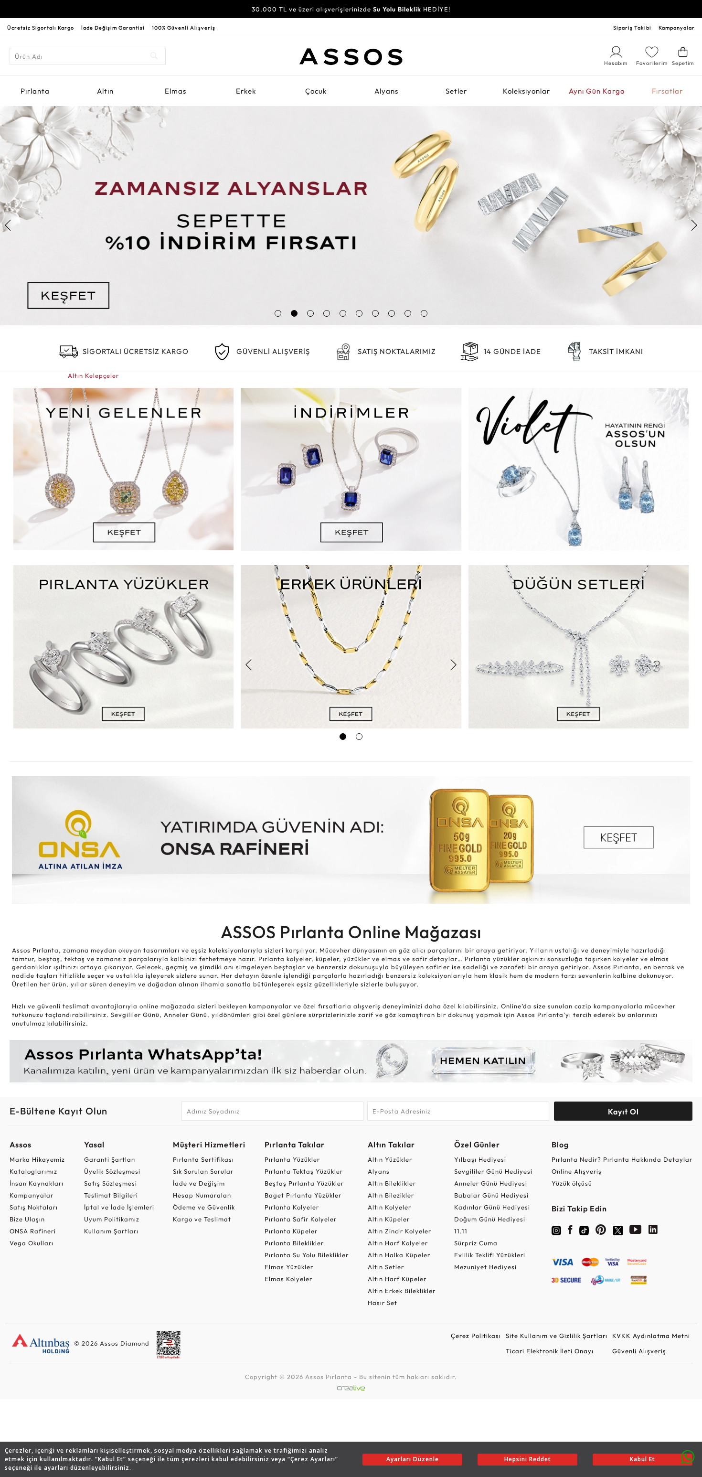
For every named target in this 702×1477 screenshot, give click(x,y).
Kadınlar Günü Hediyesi (492, 1207)
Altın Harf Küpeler (397, 1279)
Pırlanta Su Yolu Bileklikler (307, 1255)
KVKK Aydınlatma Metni (651, 1335)
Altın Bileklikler (392, 1183)
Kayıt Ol (623, 1111)
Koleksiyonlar (526, 91)
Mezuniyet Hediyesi (485, 1267)
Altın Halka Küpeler (399, 1255)
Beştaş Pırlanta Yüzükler (304, 1183)
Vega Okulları (31, 1243)
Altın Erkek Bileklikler (402, 1291)
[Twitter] (618, 1229)
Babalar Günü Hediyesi (491, 1195)
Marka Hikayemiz (37, 1159)
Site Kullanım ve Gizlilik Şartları (556, 1335)
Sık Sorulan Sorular (203, 1171)
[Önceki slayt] (8, 225)
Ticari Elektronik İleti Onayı (550, 1351)
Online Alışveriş (577, 1171)
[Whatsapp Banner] (351, 1061)
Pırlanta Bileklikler (294, 1243)
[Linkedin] (653, 1231)
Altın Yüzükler (390, 1159)
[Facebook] (570, 1231)
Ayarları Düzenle (412, 1459)
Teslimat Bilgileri (111, 1195)
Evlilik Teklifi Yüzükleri (489, 1255)
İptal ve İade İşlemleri (119, 1207)
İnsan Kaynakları (37, 1183)
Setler (456, 91)
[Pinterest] (601, 1231)
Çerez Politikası (476, 1335)
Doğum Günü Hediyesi (489, 1219)
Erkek (246, 91)
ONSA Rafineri (33, 1231)
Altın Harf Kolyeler (398, 1243)
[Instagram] (556, 1229)
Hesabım (616, 63)
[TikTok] (584, 1229)
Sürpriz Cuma (476, 1243)
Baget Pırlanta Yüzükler (303, 1195)
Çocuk (316, 91)
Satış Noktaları (34, 1207)
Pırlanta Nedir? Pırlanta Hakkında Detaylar (622, 1159)
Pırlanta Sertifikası (203, 1159)
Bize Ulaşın (27, 1219)
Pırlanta (35, 91)
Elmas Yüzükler (289, 1267)
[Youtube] (635, 1231)
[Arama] (154, 56)
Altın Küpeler (389, 1219)
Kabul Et (642, 1459)
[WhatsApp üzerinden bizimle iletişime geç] (688, 1456)
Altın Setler (386, 1267)
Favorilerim (652, 63)
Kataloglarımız (33, 1171)
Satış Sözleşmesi (110, 1183)
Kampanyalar (677, 27)
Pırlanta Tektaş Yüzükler (304, 1171)
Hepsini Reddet (527, 1459)
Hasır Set (382, 1302)
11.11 (461, 1231)
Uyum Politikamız (111, 1219)
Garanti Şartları (110, 1159)
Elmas (175, 91)
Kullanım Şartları (111, 1231)
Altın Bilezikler (391, 1195)
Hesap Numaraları (202, 1195)
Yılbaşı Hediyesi (480, 1159)
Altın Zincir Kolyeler (399, 1231)
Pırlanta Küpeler (291, 1231)
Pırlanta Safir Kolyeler (301, 1219)
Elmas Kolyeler (288, 1279)
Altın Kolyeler (389, 1207)
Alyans (386, 91)
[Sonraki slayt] (693, 225)
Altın (105, 91)
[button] (278, 313)
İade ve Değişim (199, 1183)
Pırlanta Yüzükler (292, 1159)
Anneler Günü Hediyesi (490, 1183)
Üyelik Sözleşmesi (112, 1171)
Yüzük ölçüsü (572, 1183)
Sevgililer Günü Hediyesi (493, 1171)
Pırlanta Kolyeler (292, 1207)
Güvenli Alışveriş (639, 1351)
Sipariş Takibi (632, 27)
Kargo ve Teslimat (202, 1219)
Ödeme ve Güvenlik (204, 1207)
